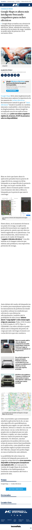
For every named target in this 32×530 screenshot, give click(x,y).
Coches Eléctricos (7, 9)
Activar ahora (11, 90)
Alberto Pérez (6, 70)
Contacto (9, 519)
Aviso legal (15, 520)
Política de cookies (21, 520)
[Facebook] (2, 75)
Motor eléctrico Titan (26, 1)
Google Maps (5, 96)
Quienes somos (3, 520)
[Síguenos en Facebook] (11, 515)
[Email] (18, 75)
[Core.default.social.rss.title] (20, 515)
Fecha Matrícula (28, 520)
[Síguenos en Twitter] (14, 515)
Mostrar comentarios (16, 489)
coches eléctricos (18, 100)
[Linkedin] (8, 75)
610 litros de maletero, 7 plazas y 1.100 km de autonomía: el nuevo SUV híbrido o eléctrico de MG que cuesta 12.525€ (23, 379)
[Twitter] (5, 75)
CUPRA (18, 1)
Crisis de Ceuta (10, 1)
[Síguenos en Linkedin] (17, 515)
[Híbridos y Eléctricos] (16, 511)
